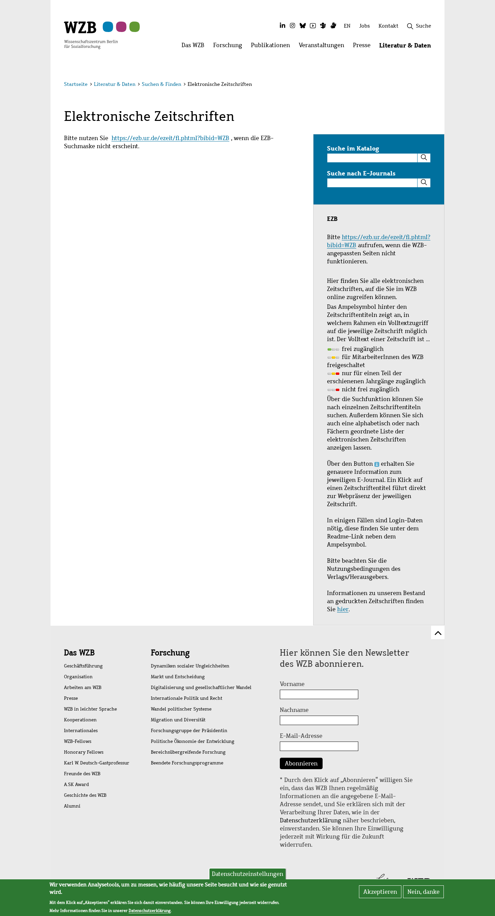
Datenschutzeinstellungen (247, 874)
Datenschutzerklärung (310, 820)
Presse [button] (364, 47)
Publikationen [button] (272, 47)
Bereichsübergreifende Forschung (188, 752)
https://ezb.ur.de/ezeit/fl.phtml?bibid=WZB (170, 138)
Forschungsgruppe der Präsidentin (189, 730)
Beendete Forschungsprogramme (187, 763)
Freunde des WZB (82, 774)
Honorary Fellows (83, 752)
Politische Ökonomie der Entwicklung (192, 741)
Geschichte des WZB (85, 795)
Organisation (78, 677)
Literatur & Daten (114, 84)
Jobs (364, 25)
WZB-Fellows (77, 741)
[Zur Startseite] (91, 35)
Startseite (76, 84)
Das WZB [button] (195, 47)
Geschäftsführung (83, 666)
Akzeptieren (380, 892)
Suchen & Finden (161, 84)
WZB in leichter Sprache (90, 709)
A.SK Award (76, 784)
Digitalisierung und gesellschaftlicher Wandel (201, 687)
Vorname (292, 684)
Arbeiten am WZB (82, 687)
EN (347, 25)
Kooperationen (80, 720)
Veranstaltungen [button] (324, 47)
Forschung (170, 652)
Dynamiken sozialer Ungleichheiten (190, 666)
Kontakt (388, 25)
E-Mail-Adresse (301, 736)
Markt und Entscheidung (178, 677)
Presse (71, 698)
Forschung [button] (229, 47)
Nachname (294, 710)
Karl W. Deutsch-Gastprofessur (96, 763)
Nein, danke (423, 892)
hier (343, 609)
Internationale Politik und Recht (186, 698)
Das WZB (79, 652)
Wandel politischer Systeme (181, 709)
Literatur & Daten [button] (407, 47)
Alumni (72, 806)
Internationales (81, 730)
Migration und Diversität (178, 720)
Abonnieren (301, 763)
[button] (432, 85)
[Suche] (424, 158)
